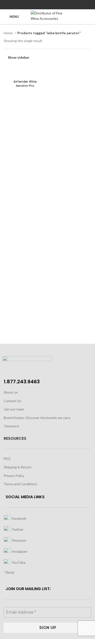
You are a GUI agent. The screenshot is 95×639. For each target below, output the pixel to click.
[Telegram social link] (59, 4)
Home (8, 33)
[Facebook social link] (36, 4)
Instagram (19, 551)
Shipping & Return (17, 467)
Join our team (14, 409)
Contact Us (12, 401)
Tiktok (9, 572)
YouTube (18, 562)
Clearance (11, 426)
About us (11, 392)
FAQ (7, 458)
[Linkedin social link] (53, 4)
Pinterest (18, 540)
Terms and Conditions (20, 484)
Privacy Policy (14, 476)
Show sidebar (18, 57)
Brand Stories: (15, 418)
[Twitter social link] (42, 4)
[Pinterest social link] (47, 4)
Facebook (18, 518)
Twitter (17, 529)
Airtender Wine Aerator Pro (25, 83)
